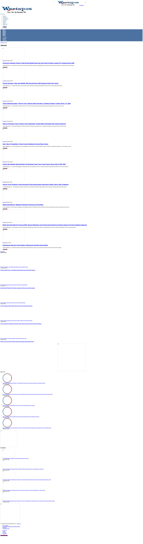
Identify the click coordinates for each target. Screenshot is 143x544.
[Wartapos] (70, 5)
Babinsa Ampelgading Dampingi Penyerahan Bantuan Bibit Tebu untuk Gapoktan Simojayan (21, 416)
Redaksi (4, 60)
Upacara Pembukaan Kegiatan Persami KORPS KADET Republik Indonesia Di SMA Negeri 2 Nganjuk (23, 469)
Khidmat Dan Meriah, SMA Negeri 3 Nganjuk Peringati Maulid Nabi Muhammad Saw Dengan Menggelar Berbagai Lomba (27, 479)
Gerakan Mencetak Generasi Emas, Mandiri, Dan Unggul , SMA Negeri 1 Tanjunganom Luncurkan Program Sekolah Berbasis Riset (29, 500)
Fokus (4, 21)
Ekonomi (5, 20)
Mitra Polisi (5, 23)
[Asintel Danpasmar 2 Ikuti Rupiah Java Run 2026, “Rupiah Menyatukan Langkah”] (7, 404)
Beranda (2, 42)
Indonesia (19, 523)
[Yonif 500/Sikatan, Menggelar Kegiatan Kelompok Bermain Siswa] (9, 457)
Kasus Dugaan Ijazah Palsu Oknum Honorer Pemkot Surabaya (16, 306)
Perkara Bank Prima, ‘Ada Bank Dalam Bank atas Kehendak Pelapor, (17, 270)
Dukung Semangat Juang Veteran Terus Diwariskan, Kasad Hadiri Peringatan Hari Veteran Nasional (34, 124)
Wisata (4, 32)
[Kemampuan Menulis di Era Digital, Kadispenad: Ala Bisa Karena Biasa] (13, 241)
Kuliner (4, 30)
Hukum (4, 15)
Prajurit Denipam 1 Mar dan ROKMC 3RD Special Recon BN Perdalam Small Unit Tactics (31, 83)
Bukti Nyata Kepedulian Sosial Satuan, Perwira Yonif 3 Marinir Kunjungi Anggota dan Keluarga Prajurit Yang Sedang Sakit (27, 427)
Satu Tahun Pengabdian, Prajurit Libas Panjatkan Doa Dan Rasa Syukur (25, 144)
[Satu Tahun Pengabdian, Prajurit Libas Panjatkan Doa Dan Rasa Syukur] (13, 140)
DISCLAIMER (5, 525)
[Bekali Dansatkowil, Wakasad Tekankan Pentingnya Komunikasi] (13, 201)
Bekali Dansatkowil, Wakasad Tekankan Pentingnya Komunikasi (23, 204)
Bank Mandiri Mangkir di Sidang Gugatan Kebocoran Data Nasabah (17, 288)
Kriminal (4, 16)
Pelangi (4, 31)
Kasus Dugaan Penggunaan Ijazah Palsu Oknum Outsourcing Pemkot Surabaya (21, 323)
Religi (4, 34)
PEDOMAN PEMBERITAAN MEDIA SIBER (11, 526)
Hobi (4, 29)
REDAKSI (5, 527)
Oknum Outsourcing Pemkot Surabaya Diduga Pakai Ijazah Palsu (17, 341)
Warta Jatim (5, 17)
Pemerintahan (6, 18)
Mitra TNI (5, 24)
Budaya (4, 33)
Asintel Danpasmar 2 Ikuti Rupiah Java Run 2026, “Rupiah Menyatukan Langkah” (19, 405)
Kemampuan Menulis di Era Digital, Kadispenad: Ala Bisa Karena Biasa (25, 245)
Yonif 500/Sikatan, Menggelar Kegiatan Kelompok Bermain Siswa (16, 458)
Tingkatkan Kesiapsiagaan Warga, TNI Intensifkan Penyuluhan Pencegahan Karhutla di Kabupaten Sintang (24, 383)
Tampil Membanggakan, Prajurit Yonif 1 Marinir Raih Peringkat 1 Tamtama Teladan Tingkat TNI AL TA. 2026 (37, 103)
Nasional (5, 19)
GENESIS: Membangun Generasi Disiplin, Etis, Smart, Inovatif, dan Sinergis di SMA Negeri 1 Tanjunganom (24, 490)
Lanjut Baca (5, 67)
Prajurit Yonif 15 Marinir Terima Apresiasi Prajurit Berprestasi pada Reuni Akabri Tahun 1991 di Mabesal (35, 184)
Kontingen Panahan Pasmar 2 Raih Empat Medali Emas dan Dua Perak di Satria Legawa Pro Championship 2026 (38, 63)
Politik (4, 22)
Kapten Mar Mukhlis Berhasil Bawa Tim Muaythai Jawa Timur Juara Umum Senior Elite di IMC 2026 (34, 164)
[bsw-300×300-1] (8, 446)
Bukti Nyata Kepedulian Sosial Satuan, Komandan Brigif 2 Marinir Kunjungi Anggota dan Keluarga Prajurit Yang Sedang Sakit (28, 394)
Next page (2, 251)
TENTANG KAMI (6, 528)
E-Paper (4, 35)
